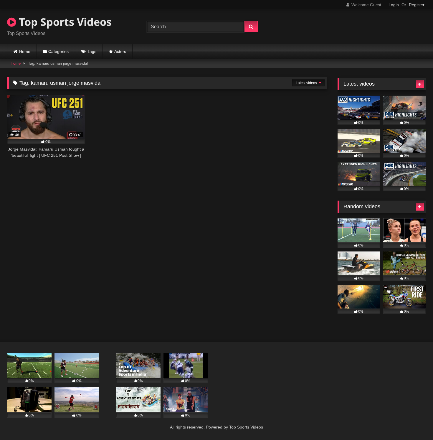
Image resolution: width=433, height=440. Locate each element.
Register (416, 4)
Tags (91, 51)
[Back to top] (414, 422)
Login (394, 4)
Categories (58, 51)
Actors (120, 51)
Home (24, 51)
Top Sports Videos (64, 22)
